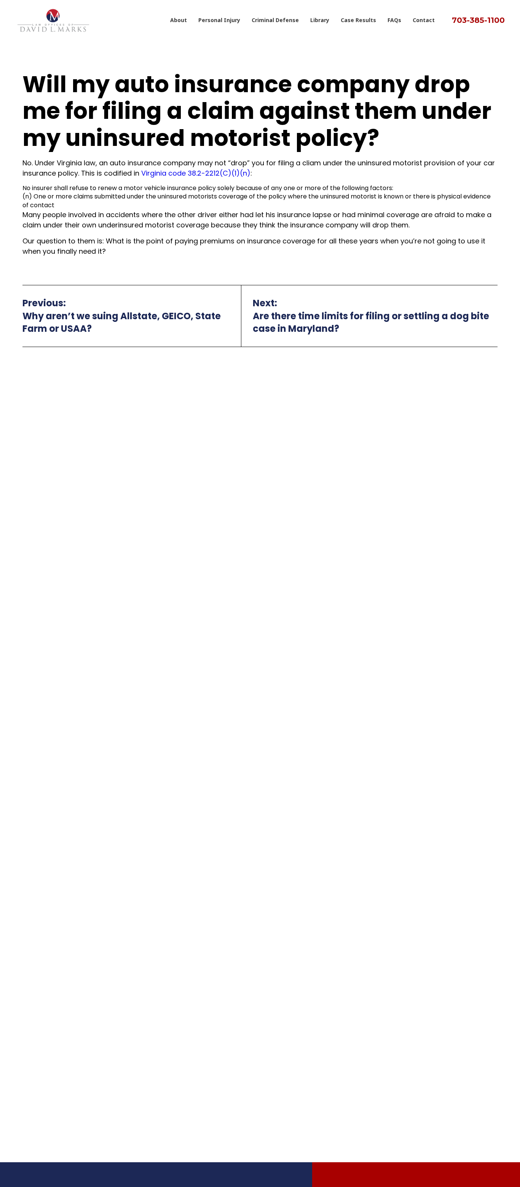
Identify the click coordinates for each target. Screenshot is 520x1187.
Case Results (358, 20)
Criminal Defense (275, 20)
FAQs (394, 20)
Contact (424, 20)
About (178, 20)
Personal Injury (219, 20)
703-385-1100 (478, 20)
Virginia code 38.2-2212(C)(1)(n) (195, 173)
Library (319, 20)
